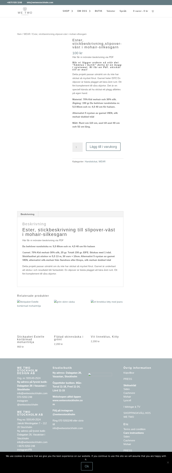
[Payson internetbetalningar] (100, 375)
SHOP (66, 11)
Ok (87, 466)
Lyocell (127, 400)
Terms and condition (134, 429)
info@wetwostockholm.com (68, 428)
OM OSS (82, 11)
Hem (19, 34)
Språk (123, 11)
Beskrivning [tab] (27, 214)
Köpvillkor (128, 372)
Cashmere (129, 393)
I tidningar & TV (131, 406)
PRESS (127, 379)
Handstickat (91, 161)
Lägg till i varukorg (103, 147)
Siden (126, 389)
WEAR (27, 34)
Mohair (127, 396)
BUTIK (98, 11)
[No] (167, 462)
